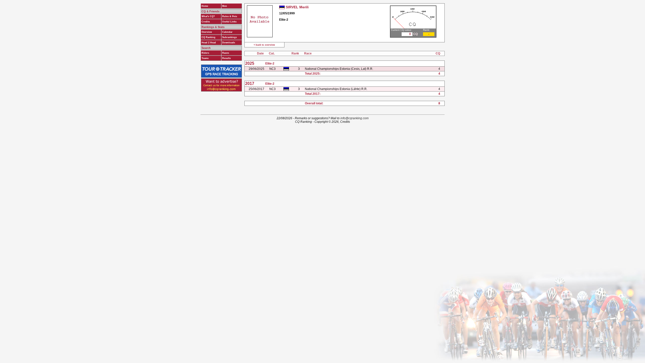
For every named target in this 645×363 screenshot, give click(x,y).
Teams (205, 58)
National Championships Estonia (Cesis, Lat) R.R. (339, 69)
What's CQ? (208, 16)
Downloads (228, 42)
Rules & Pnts (229, 16)
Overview (207, 32)
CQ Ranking (208, 37)
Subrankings (229, 37)
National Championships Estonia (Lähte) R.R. (336, 89)
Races (225, 53)
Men (224, 6)
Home (205, 6)
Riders (205, 53)
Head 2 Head (209, 42)
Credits (206, 21)
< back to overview (264, 45)
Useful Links (229, 21)
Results (226, 58)
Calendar (227, 32)
